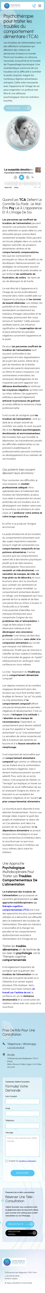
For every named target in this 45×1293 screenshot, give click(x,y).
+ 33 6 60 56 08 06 (15, 1047)
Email (7, 1108)
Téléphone (9, 1120)
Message (9, 1132)
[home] (12, 6)
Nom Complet (11, 1096)
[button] (39, 6)
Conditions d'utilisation (27, 1161)
